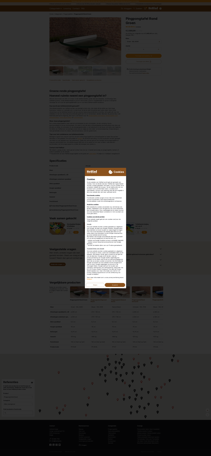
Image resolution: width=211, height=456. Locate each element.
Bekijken (89, 279)
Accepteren (115, 285)
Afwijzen (95, 285)
